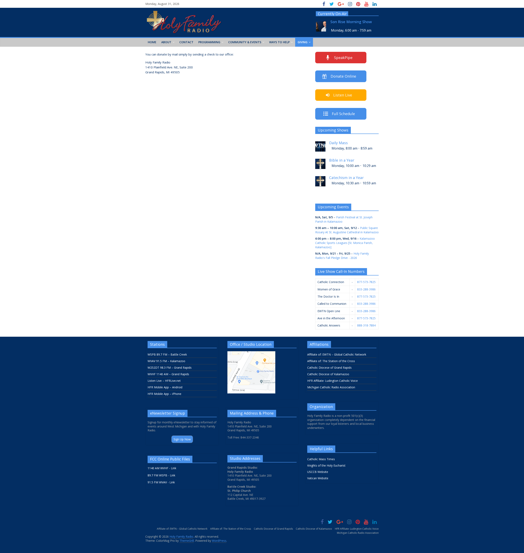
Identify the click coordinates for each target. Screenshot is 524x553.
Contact (186, 42)
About (166, 42)
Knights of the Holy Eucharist (326, 465)
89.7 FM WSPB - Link (161, 475)
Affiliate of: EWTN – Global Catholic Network (336, 354)
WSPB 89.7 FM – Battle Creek (167, 354)
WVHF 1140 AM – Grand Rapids (168, 374)
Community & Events (244, 42)
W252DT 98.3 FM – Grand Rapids (170, 367)
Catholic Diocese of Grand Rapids (329, 367)
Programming (209, 42)
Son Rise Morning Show (351, 21)
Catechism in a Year (346, 177)
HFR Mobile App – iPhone (164, 394)
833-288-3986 (366, 289)
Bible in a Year (341, 160)
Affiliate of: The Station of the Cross (331, 361)
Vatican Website (317, 478)
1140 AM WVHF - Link (162, 468)
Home (152, 42)
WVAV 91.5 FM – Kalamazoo (166, 361)
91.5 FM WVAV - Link (161, 482)
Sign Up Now (182, 439)
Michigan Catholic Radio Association (331, 387)
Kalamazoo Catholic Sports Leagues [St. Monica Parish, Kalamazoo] (345, 243)
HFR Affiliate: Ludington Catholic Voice (332, 381)
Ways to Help (279, 42)
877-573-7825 (366, 282)
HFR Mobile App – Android (165, 387)
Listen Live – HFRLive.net (164, 381)
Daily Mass (338, 143)
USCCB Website (317, 472)
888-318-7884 (366, 325)
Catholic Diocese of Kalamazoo (328, 374)
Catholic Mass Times (321, 459)
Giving (302, 42)
